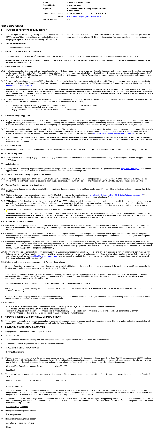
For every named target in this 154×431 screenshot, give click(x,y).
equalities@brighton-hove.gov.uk (19, 85)
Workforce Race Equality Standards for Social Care (113, 133)
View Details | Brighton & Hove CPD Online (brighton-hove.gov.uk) (116, 195)
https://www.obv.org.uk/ (130, 169)
